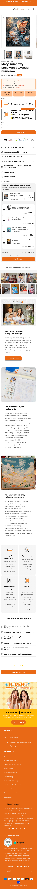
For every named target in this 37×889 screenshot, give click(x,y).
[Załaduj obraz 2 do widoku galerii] (18, 54)
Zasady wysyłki (8, 768)
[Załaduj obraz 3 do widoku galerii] (28, 54)
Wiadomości (8, 797)
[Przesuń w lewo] (2, 55)
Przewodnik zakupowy (11, 781)
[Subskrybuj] (31, 871)
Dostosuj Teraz (13, 358)
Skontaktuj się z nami (11, 760)
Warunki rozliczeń (9, 789)
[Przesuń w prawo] (35, 55)
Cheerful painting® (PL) (20, 885)
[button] (4, 9)
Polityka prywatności (10, 773)
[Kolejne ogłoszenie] (34, 3)
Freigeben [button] (6, 181)
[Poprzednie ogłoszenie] (3, 3)
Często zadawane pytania (12, 764)
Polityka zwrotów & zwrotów (13, 785)
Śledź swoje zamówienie (12, 793)
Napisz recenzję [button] (18, 672)
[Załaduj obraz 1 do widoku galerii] (8, 54)
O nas (6, 756)
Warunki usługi (8, 777)
